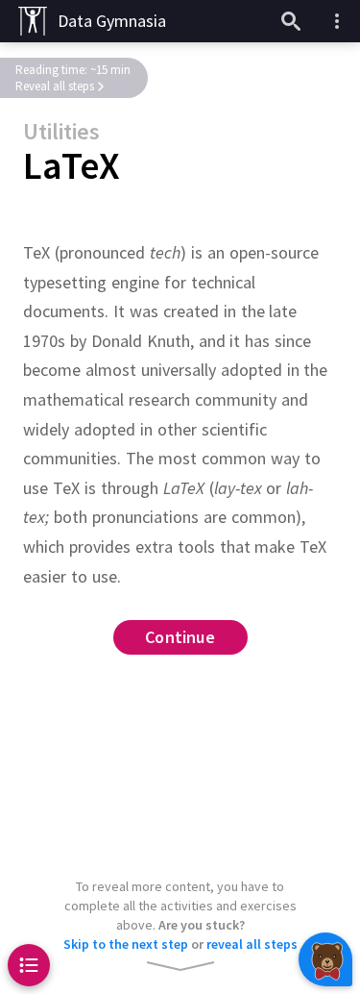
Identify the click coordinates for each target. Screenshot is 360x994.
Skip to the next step (125, 944)
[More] (337, 21)
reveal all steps (252, 944)
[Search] (291, 21)
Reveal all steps (54, 86)
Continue (180, 638)
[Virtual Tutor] (325, 959)
